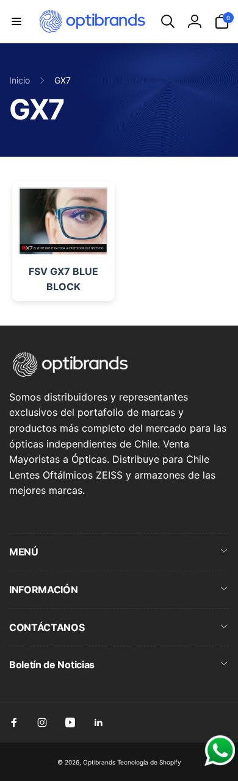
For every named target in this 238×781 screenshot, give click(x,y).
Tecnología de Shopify (149, 762)
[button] (16, 21)
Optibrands (99, 762)
